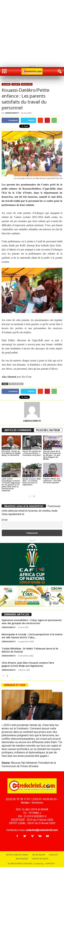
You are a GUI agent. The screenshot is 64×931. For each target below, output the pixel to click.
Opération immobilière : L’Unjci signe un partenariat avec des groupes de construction (32, 622)
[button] (59, 71)
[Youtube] (47, 836)
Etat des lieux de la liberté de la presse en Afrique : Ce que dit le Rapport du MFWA (52, 455)
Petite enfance (16, 384)
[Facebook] (17, 836)
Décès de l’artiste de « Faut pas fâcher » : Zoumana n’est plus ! (31, 453)
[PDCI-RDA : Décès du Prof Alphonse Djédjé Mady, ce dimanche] (11, 442)
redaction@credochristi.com (42, 830)
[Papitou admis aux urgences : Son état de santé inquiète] (52, 470)
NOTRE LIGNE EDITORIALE (17, 854)
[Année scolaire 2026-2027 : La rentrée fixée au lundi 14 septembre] (32, 470)
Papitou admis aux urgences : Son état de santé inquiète (52, 480)
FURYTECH (49, 863)
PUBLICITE (53, 854)
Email (4, 519)
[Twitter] (25, 836)
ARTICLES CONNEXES (17, 430)
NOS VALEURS (22, 858)
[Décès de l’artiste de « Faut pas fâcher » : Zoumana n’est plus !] (32, 442)
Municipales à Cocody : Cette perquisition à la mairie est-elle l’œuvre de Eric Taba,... (32, 636)
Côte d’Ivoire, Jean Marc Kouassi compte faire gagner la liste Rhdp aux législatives (28, 664)
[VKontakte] (40, 836)
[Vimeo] (32, 836)
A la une (13, 78)
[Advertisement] (32, 32)
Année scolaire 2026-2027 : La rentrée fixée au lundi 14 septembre (31, 481)
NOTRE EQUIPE (38, 854)
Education (26, 84)
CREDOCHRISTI (12, 113)
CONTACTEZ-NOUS (40, 858)
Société (15, 84)
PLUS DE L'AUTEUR (48, 430)
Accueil (4, 78)
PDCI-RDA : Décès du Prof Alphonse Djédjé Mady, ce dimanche (11, 453)
